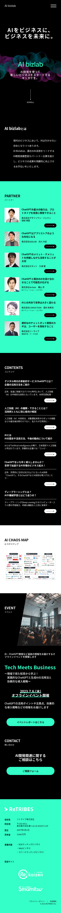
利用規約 (53, 901)
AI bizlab (10, 5)
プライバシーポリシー (37, 901)
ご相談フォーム (31, 771)
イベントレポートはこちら (30, 722)
